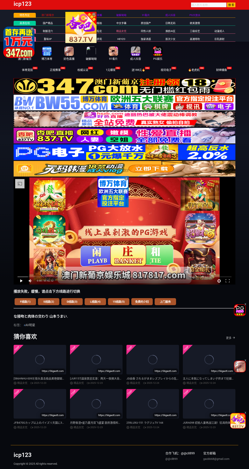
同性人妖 (146, 31)
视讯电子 (166, 69)
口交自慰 (72, 31)
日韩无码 (170, 23)
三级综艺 (195, 31)
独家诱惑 (146, 39)
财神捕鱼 (221, 69)
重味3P (48, 39)
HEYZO (121, 39)
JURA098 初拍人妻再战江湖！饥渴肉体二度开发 (212, 422)
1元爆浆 (111, 69)
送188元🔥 (138, 69)
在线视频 (25, 39)
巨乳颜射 (219, 39)
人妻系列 (72, 39)
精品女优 (121, 31)
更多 (228, 337)
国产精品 (48, 23)
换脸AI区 (170, 31)
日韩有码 (72, 23)
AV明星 (30, 325)
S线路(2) (48, 301)
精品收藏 (25, 31)
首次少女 (170, 39)
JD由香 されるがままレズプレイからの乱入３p (155, 378)
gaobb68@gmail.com (216, 458)
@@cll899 (171, 458)
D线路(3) (72, 301)
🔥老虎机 (194, 69)
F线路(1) (25, 301)
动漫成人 (219, 31)
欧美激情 (195, 23)
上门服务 (165, 301)
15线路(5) (119, 301)
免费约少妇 (142, 301)
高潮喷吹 (195, 39)
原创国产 (146, 23)
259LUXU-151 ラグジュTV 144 (144, 422)
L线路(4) (95, 301)
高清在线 (25, 23)
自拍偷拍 (97, 23)
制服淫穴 (48, 31)
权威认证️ (82, 69)
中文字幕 (121, 23)
